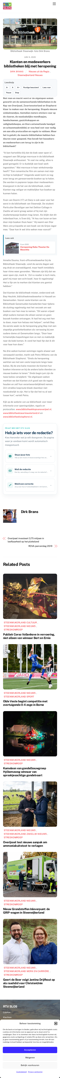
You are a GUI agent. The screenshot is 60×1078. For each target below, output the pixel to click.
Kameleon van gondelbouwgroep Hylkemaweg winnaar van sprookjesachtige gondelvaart (24, 771)
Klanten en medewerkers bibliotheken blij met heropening (30, 64)
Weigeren (30, 1057)
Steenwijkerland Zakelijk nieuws (25, 834)
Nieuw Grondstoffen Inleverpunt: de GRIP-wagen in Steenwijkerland (26, 910)
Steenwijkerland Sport (19, 696)
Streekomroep (13, 629)
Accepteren (30, 1050)
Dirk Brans (17, 71)
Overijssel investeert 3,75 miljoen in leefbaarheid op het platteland (26, 540)
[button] (55, 1023)
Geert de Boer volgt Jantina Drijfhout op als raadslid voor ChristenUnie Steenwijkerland (29, 983)
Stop (17, 93)
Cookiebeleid (21, 1072)
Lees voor (47, 87)
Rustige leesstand (31, 87)
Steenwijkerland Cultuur (20, 622)
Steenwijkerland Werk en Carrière (26, 971)
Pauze (8, 93)
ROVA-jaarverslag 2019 (40, 546)
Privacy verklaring (35, 1072)
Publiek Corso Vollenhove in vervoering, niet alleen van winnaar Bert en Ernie (29, 636)
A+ (18, 87)
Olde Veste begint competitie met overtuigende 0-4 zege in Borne (25, 703)
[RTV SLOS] (7, 8)
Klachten (7, 1017)
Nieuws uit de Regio (39, 71)
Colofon (6, 1012)
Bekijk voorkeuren (30, 1065)
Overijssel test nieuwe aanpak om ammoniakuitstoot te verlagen (25, 843)
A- (7, 87)
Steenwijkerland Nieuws (30, 75)
